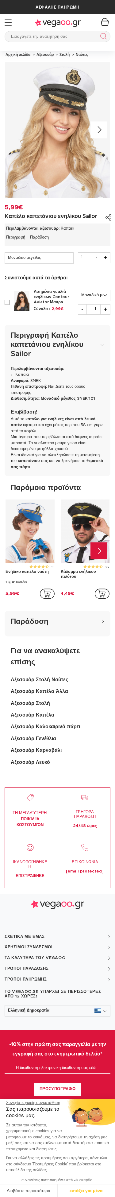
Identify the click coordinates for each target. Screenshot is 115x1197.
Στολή (64, 54)
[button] (57, 1010)
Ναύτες (81, 54)
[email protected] (85, 871)
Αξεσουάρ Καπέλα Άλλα (39, 691)
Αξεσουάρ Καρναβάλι (36, 750)
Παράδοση (39, 237)
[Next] (98, 129)
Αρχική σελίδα (18, 54)
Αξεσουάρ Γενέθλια (33, 738)
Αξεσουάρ (45, 54)
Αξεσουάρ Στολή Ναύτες (39, 679)
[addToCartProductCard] (47, 593)
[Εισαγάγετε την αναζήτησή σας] (102, 37)
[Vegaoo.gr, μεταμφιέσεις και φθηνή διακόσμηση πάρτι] (58, 22)
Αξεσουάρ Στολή (30, 703)
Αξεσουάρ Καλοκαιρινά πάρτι (45, 726)
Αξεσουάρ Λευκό (30, 762)
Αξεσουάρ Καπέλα (32, 715)
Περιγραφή (15, 237)
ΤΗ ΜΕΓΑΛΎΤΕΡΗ (30, 819)
